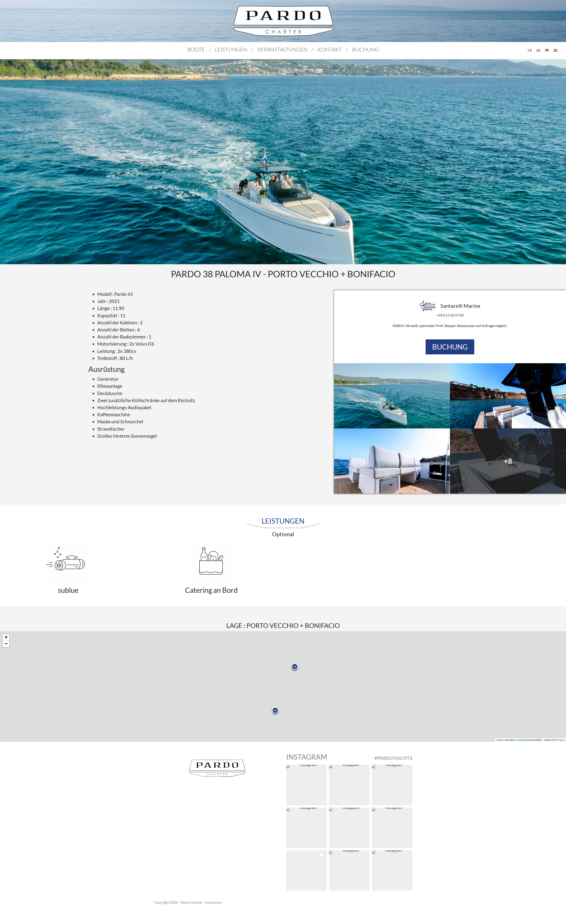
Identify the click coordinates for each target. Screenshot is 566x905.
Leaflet (499, 739)
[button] (306, 785)
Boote (196, 49)
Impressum (213, 902)
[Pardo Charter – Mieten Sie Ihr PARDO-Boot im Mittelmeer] (283, 21)
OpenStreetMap (526, 739)
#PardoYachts (393, 758)
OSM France (558, 739)
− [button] (6, 643)
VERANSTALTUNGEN (282, 49)
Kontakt (329, 49)
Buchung (365, 49)
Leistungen (231, 49)
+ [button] (6, 637)
